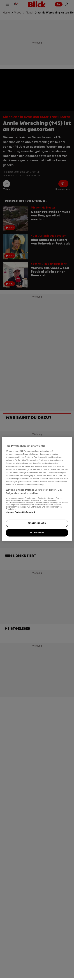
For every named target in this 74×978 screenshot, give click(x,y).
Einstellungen (37, 523)
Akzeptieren (36, 532)
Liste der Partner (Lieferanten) (20, 512)
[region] (37, 489)
